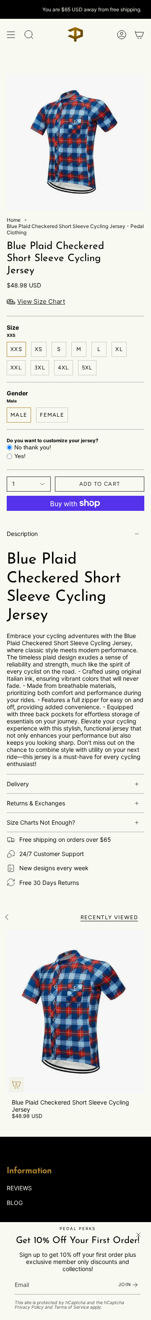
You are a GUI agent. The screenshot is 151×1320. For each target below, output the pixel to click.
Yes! (20, 456)
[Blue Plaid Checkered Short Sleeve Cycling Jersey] (75, 1011)
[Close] (138, 1234)
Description (22, 533)
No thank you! (32, 447)
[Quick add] (16, 1084)
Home (14, 220)
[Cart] (139, 34)
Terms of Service (71, 1307)
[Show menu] (11, 34)
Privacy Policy (29, 1307)
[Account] (122, 34)
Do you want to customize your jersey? (52, 440)
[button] (29, 34)
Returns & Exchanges (36, 803)
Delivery (18, 783)
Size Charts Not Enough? (41, 822)
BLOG (15, 1202)
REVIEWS (19, 1188)
